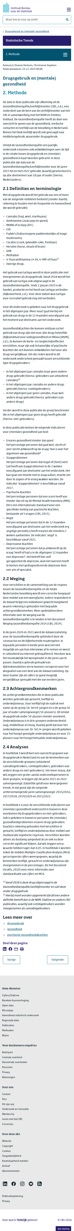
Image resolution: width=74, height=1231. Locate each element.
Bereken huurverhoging (15, 1000)
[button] (37, 55)
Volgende (60, 959)
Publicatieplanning (12, 1196)
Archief (6, 1166)
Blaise (5, 1035)
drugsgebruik (15, 923)
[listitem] (5, 949)
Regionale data (10, 1020)
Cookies (6, 1151)
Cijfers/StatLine (10, 995)
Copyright (7, 1146)
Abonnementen (11, 1171)
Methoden (8, 1030)
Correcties (7, 1124)
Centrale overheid (12, 1057)
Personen (7, 1067)
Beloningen (8, 1077)
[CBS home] (17, 7)
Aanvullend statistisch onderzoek (20, 1015)
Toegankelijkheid (11, 1156)
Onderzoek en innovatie (15, 1109)
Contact (6, 1094)
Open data (7, 1005)
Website (6, 1141)
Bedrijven (7, 1052)
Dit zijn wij (8, 1104)
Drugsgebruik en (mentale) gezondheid (27, 31)
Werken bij (8, 1114)
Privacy (6, 1072)
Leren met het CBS (12, 1119)
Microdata (7, 1010)
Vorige (13, 959)
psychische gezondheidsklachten (27, 935)
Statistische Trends (19, 40)
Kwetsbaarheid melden (15, 1161)
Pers (4, 1099)
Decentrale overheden (14, 1062)
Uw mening (63, 1229)
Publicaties (8, 1025)
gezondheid (14, 929)
